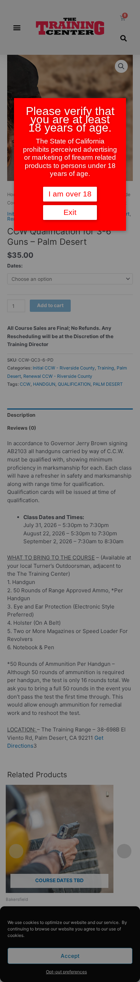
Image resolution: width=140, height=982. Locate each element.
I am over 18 (70, 194)
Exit (70, 212)
